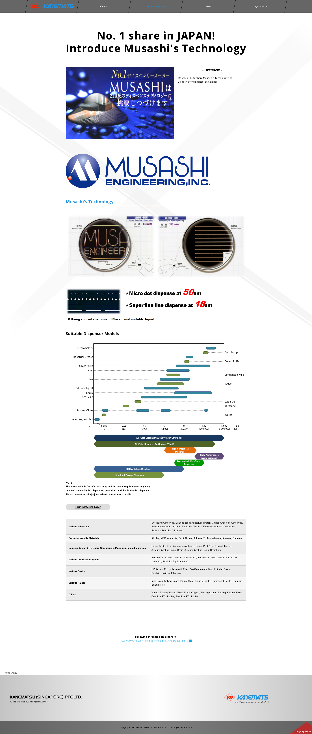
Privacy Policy (10, 672)
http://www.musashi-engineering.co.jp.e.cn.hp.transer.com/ (154, 640)
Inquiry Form (260, 6)
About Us (104, 6)
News (208, 6)
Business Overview (156, 6)
